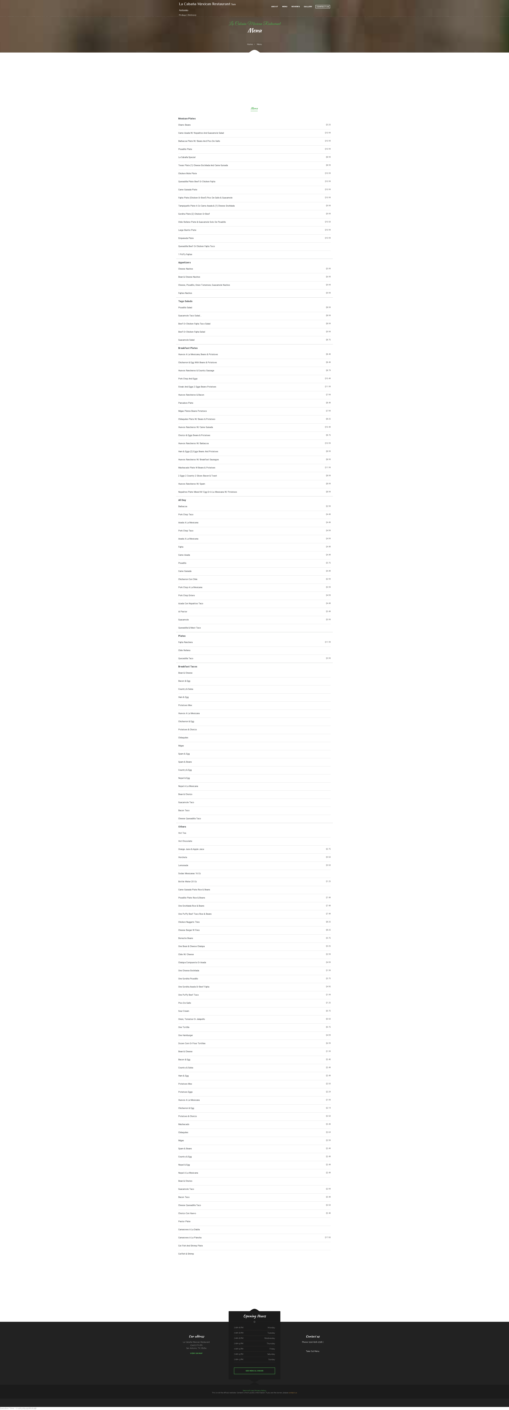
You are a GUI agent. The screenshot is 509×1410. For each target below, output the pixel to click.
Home (250, 44)
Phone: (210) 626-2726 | (312, 1342)
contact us (293, 1393)
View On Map (196, 1353)
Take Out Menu (312, 1351)
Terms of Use (248, 1391)
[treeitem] (254, 1254)
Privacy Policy (260, 1391)
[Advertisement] (254, 72)
